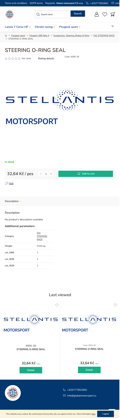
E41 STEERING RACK (42, 236)
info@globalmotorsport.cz (81, 395)
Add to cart (88, 173)
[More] (110, 26)
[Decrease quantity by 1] (40, 174)
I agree (105, 413)
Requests (50, 3)
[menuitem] (19, 27)
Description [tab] (12, 201)
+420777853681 (99, 3)
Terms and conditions (16, 3)
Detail (30, 370)
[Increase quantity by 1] (51, 174)
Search (78, 13)
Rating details (46, 58)
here (93, 414)
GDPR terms (36, 3)
